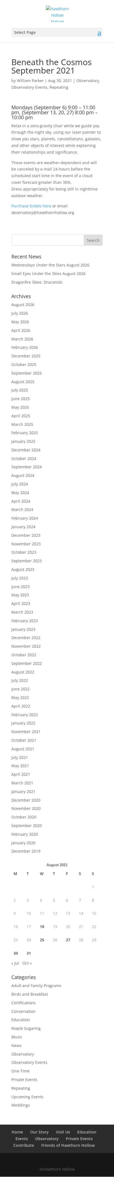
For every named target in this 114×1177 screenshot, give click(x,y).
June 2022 (20, 689)
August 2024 (22, 475)
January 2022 (23, 723)
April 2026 (20, 330)
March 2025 (22, 424)
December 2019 (25, 851)
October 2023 (23, 552)
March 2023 (22, 612)
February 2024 (24, 518)
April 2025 (20, 415)
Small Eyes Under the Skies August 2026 (48, 273)
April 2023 (20, 603)
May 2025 (20, 407)
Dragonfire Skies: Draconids (37, 282)
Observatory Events (29, 87)
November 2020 (26, 808)
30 (16, 953)
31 (29, 953)
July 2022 (19, 680)
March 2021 (22, 782)
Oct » (27, 963)
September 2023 (26, 560)
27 (68, 939)
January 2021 (23, 791)
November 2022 (26, 646)
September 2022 (26, 663)
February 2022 (24, 714)
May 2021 (20, 765)
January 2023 (23, 629)
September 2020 (26, 825)
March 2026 (22, 339)
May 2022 (20, 697)
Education (20, 1019)
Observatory (87, 80)
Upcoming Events (27, 1096)
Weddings (20, 1105)
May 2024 (20, 492)
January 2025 (23, 441)
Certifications (23, 1002)
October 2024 (23, 458)
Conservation (23, 1011)
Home (17, 1132)
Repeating (59, 87)
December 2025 (25, 356)
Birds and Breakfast (29, 994)
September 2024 (26, 466)
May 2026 (20, 321)
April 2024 (20, 501)
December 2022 (25, 637)
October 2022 (23, 654)
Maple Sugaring (26, 1028)
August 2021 (22, 748)
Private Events (24, 1079)
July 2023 (19, 578)
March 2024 (22, 509)
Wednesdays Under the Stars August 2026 (50, 265)
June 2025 (20, 398)
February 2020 (24, 834)
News (16, 1045)
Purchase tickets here (31, 206)
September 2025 (26, 373)
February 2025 (24, 432)
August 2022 (22, 672)
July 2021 (19, 757)
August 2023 (22, 569)
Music (16, 1036)
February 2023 (24, 620)
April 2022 (20, 706)
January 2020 (23, 842)
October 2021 (23, 740)
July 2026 (19, 313)
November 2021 (26, 731)
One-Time (20, 1071)
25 (42, 939)
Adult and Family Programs (36, 985)
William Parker (30, 80)
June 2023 (20, 586)
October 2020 (23, 817)
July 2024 (19, 484)
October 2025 (23, 364)
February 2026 (24, 347)
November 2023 (26, 543)
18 (42, 926)
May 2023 (20, 595)
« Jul (15, 963)
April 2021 (20, 774)
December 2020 (25, 800)
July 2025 (19, 390)
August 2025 (22, 381)
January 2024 (23, 526)
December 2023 (25, 535)
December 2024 (25, 450)
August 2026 (22, 304)
